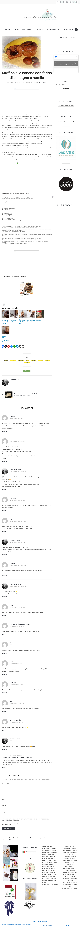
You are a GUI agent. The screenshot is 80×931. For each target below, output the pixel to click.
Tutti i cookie (47, 925)
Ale (11, 701)
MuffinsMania (7, 276)
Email (4, 806)
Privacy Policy (7, 821)
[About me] (15, 30)
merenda (33, 360)
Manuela (13, 498)
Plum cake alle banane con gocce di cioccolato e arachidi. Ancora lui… (5, 338)
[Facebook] (57, 2)
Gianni (12, 643)
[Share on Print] (20, 346)
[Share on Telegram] (17, 346)
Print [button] (53, 197)
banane (6, 360)
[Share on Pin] (8, 346)
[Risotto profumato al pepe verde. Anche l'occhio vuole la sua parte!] (9, 395)
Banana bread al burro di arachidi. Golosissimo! (31, 320)
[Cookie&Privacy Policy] (65, 30)
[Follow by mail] (76, 2)
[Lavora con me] (26, 30)
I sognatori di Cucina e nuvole (20, 624)
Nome (4, 799)
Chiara (12, 439)
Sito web (4, 812)
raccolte (27, 362)
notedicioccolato (15, 469)
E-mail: (66, 81)
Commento (5, 784)
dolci (27, 360)
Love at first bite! (16, 720)
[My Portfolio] (51, 30)
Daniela (12, 563)
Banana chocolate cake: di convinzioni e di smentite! (5, 321)
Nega (68, 925)
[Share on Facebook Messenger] (11, 346)
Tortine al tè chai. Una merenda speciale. (14, 320)
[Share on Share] (3, 346)
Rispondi (4, 431)
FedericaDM (16, 82)
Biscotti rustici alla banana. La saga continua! (17, 757)
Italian (26, 852)
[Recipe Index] (38, 30)
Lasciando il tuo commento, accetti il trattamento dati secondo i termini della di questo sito (26, 820)
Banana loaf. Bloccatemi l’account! (38, 320)
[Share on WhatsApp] (14, 346)
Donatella (13, 682)
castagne (13, 360)
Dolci (40, 82)
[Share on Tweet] (5, 346)
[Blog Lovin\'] (60, 2)
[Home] (7, 30)
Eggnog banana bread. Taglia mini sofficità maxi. (22, 321)
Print (28, 371)
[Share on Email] (23, 346)
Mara (11, 519)
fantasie (12, 416)
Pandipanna (23, 276)
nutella (48, 360)
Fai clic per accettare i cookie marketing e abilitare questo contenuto (66, 63)
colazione (20, 360)
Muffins (45, 82)
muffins (41, 360)
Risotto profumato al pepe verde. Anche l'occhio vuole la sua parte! (26, 395)
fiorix (12, 605)
